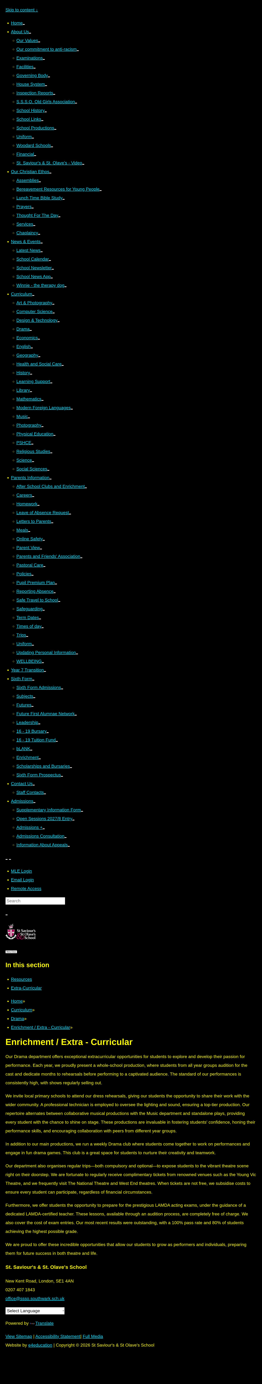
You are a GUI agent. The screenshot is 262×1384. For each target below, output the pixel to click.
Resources (21, 979)
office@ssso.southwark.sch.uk (34, 1298)
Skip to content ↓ (21, 9)
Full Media (93, 1336)
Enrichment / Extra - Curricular (40, 1027)
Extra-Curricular (26, 988)
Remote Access (26, 888)
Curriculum (21, 1009)
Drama (17, 1018)
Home (17, 1001)
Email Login (22, 879)
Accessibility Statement (57, 1336)
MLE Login (21, 871)
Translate (44, 1323)
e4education (40, 1345)
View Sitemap (18, 1336)
